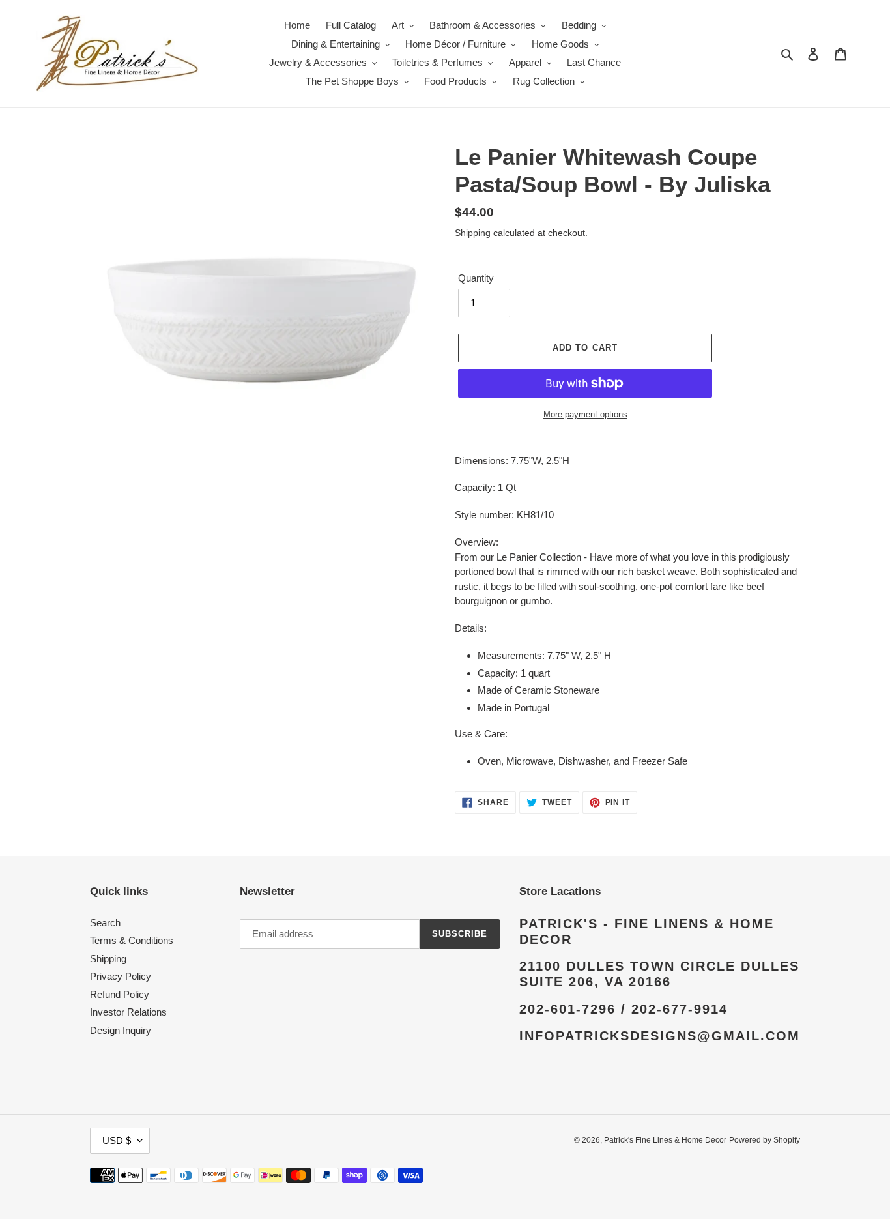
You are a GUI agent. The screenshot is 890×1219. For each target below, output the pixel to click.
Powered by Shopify (764, 1140)
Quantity (476, 278)
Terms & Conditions (131, 940)
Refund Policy (119, 994)
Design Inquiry (120, 1030)
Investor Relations (128, 1012)
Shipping (473, 233)
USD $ (116, 1140)
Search (105, 922)
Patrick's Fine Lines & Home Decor (665, 1140)
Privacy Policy (120, 976)
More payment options (585, 414)
